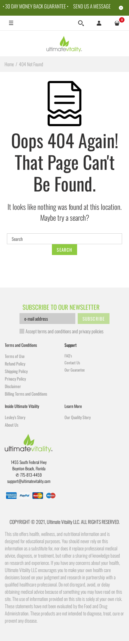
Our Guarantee (74, 370)
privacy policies (91, 331)
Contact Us (72, 362)
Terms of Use (15, 356)
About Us (11, 425)
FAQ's (68, 356)
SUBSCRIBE (93, 318)
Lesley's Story (15, 417)
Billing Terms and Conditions (26, 394)
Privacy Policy (15, 378)
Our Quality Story (77, 417)
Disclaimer (13, 386)
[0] (117, 23)
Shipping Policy (16, 371)
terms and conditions (54, 331)
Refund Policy (15, 363)
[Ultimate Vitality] (64, 43)
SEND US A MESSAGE (92, 6)
